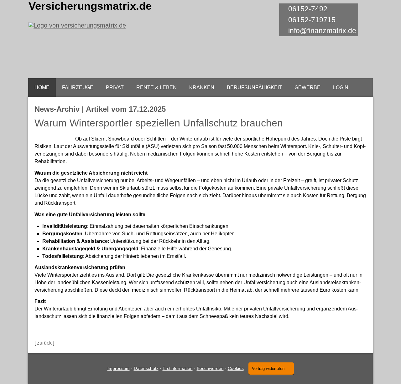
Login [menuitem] (340, 87)
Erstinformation (178, 368)
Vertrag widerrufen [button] (268, 368)
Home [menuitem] (41, 87)
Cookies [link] (236, 368)
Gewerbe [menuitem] (307, 87)
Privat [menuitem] (115, 87)
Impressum (118, 368)
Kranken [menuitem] (201, 87)
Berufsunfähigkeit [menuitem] (254, 87)
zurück (44, 343)
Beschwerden (210, 368)
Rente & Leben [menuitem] (156, 87)
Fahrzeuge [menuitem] (77, 87)
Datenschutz (146, 368)
